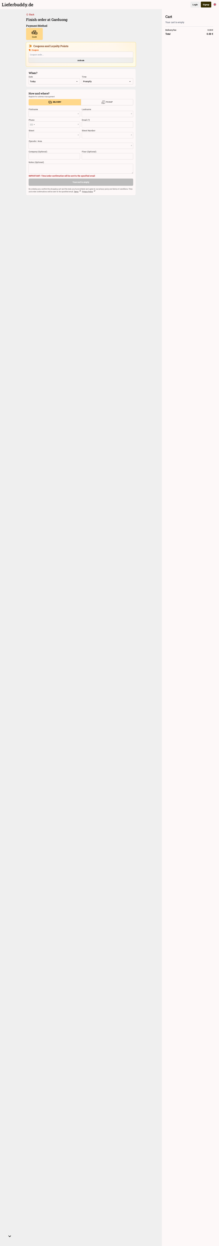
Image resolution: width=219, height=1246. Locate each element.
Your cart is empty (81, 182)
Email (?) (86, 119)
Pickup (109, 102)
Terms (76, 191)
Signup (206, 4)
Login (195, 4)
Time (84, 76)
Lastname (86, 109)
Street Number (88, 130)
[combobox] (32, 125)
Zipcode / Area (35, 141)
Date (31, 76)
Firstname (33, 109)
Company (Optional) (38, 151)
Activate (80, 60)
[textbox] (81, 146)
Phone (32, 119)
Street (31, 130)
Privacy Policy (87, 191)
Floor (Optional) (89, 151)
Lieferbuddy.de (17, 4)
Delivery (56, 102)
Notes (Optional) (36, 162)
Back (31, 14)
